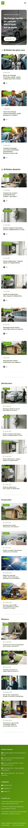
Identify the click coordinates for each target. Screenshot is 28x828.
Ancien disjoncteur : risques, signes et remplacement (13, 262)
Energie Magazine (21, 823)
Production (6, 500)
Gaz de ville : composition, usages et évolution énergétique (13, 695)
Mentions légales (6, 823)
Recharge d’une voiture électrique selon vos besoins (13, 328)
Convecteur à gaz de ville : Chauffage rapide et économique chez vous (10, 724)
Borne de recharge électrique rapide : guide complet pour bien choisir (12, 77)
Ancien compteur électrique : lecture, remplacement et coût (13, 229)
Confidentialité (5, 825)
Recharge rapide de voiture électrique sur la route (11, 409)
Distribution (6, 383)
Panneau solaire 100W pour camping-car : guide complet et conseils (10, 606)
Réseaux (5, 619)
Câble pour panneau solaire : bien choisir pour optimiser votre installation (11, 576)
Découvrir (9, 39)
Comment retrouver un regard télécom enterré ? (11, 670)
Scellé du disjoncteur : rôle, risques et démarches (12, 295)
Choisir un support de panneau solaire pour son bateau (12, 551)
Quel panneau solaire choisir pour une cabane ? (12, 361)
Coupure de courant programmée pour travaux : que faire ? (10, 194)
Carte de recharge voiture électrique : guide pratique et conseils (12, 113)
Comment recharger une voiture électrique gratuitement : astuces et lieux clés (11, 150)
